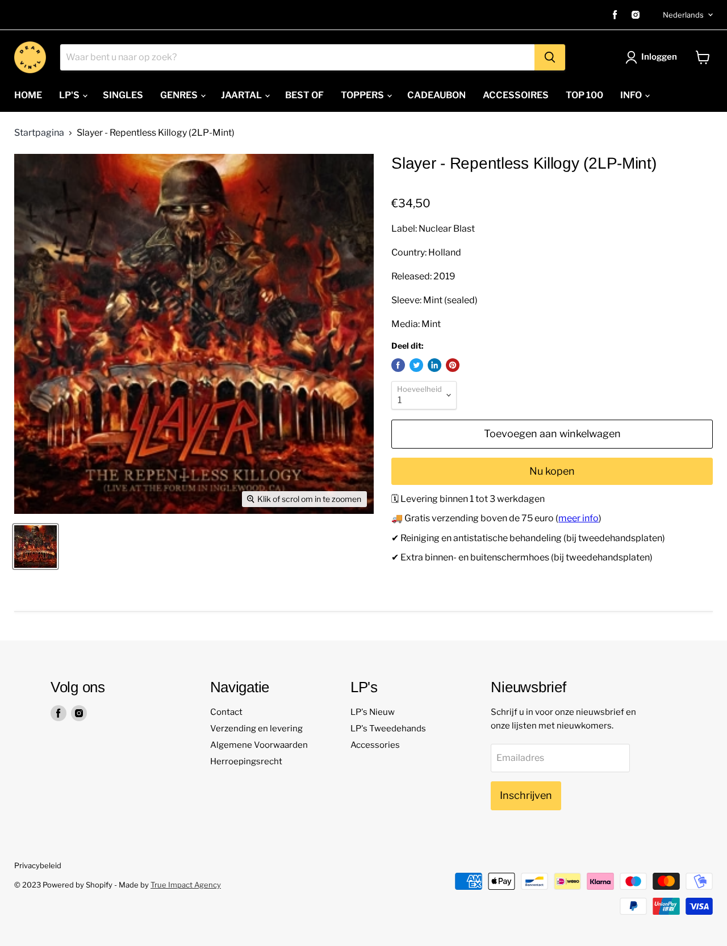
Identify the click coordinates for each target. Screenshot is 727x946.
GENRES (179, 95)
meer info (578, 518)
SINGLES (123, 95)
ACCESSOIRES (516, 95)
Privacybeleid (37, 865)
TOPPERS (363, 95)
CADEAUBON (436, 95)
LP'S (70, 95)
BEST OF (304, 95)
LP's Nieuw (372, 712)
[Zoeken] (549, 57)
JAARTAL (242, 95)
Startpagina (39, 133)
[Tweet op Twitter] (416, 365)
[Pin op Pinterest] (452, 365)
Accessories (375, 745)
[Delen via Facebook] (398, 365)
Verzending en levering (256, 728)
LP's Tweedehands (388, 728)
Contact (226, 712)
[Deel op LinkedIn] (434, 365)
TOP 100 (584, 95)
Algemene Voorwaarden (259, 745)
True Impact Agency (186, 884)
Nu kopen (552, 471)
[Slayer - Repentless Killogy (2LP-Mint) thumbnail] (35, 546)
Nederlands (683, 14)
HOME (28, 95)
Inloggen (659, 57)
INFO (632, 95)
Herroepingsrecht (246, 761)
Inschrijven (526, 795)
